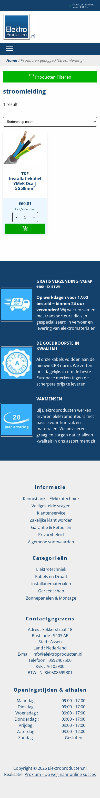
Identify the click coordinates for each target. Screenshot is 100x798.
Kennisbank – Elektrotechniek (51, 498)
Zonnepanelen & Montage (51, 598)
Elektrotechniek (51, 569)
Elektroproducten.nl (67, 768)
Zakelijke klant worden (51, 520)
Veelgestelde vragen (51, 506)
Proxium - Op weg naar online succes (60, 774)
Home (11, 60)
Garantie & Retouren (51, 527)
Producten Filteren (52, 77)
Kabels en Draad (51, 576)
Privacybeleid (51, 534)
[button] (25, 229)
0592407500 (60, 660)
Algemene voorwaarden (51, 542)
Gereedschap (51, 591)
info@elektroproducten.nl (57, 654)
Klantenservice (51, 513)
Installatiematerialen (51, 583)
